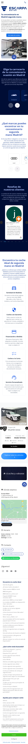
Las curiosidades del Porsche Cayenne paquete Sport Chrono (13, 620)
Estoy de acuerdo (7, 524)
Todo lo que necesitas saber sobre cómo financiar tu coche (12, 709)
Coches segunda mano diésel (11, 664)
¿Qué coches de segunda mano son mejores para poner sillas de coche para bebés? (13, 690)
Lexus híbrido (6, 659)
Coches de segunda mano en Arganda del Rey (13, 630)
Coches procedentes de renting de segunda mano (12, 671)
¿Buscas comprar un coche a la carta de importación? (14, 640)
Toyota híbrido (7, 657)
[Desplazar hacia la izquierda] (10, 105)
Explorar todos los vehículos (14, 455)
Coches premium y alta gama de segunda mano (12, 636)
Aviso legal (23, 742)
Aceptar (14, 735)
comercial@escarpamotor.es (13, 554)
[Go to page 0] (1, 241)
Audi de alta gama (8, 585)
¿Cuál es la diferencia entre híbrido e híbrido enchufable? (13, 626)
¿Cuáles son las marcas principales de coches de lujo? (13, 683)
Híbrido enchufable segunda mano (12, 662)
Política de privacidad (15, 742)
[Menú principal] (3, 2)
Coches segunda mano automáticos (13, 668)
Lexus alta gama (7, 614)
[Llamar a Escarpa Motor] (25, 2)
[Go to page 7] (26, 241)
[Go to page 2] (8, 241)
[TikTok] (15, 571)
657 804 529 (8, 549)
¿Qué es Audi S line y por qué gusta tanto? (11, 679)
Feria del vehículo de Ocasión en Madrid (14, 633)
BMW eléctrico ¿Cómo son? (10, 594)
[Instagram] (3, 571)
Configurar (14, 739)
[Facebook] (7, 571)
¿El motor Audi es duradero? (11, 587)
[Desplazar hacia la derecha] (17, 105)
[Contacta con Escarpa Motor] (24, 484)
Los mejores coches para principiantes (14, 623)
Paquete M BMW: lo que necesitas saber (9, 597)
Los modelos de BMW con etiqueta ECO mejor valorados (14, 603)
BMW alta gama (7, 591)
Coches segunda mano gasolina (12, 666)
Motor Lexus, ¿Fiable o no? (10, 617)
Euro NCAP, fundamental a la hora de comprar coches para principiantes (13, 720)
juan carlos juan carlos (12, 222)
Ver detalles (14, 446)
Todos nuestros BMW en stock (11, 589)
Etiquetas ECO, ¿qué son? (10, 653)
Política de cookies (6, 742)
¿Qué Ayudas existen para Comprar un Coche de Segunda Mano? (13, 705)
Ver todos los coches (14, 35)
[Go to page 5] (19, 241)
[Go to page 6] (23, 241)
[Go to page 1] (4, 241)
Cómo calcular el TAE (8, 703)
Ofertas (5, 700)
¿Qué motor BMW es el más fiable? (12, 600)
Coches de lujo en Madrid (10, 686)
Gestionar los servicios (13, 731)
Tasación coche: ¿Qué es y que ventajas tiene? (11, 716)
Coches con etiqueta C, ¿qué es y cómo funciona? (12, 650)
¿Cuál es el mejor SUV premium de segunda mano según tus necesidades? (14, 675)
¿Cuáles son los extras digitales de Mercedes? (11, 609)
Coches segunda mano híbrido (11, 655)
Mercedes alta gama (8, 606)
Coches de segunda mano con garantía (14, 713)
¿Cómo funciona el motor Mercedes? (13, 612)
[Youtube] (11, 571)
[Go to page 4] (16, 241)
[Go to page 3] (12, 241)
